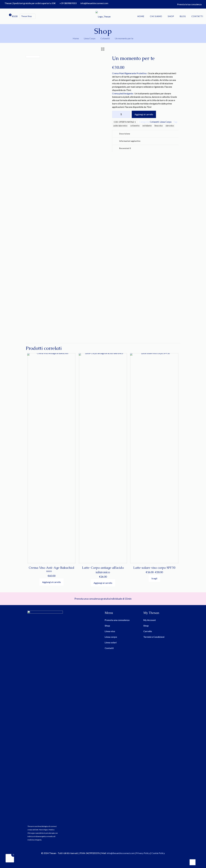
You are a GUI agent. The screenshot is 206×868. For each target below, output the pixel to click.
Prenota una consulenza (117, 620)
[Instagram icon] (104, 858)
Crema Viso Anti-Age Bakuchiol (51, 568)
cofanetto (135, 125)
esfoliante (147, 125)
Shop (107, 625)
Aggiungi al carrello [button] (51, 582)
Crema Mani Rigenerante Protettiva (129, 73)
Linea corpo (111, 636)
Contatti (109, 648)
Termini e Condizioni (153, 636)
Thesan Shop (26, 16)
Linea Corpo (89, 38)
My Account (149, 620)
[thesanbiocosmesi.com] (103, 16)
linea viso (159, 125)
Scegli (154, 578)
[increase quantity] (127, 114)
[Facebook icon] (101, 858)
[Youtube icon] (107, 858)
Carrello (147, 631)
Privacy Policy (143, 853)
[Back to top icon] (192, 862)
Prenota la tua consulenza (189, 4)
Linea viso (110, 631)
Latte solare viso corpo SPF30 (154, 568)
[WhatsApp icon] (99, 858)
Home (76, 38)
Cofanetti (105, 38)
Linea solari (111, 642)
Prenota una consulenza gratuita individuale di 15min (103, 598)
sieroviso (170, 125)
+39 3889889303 (68, 3)
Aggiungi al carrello (144, 114)
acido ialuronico (120, 125)
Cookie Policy (158, 853)
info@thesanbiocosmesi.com (94, 3)
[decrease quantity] (115, 114)
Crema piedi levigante (122, 93)
